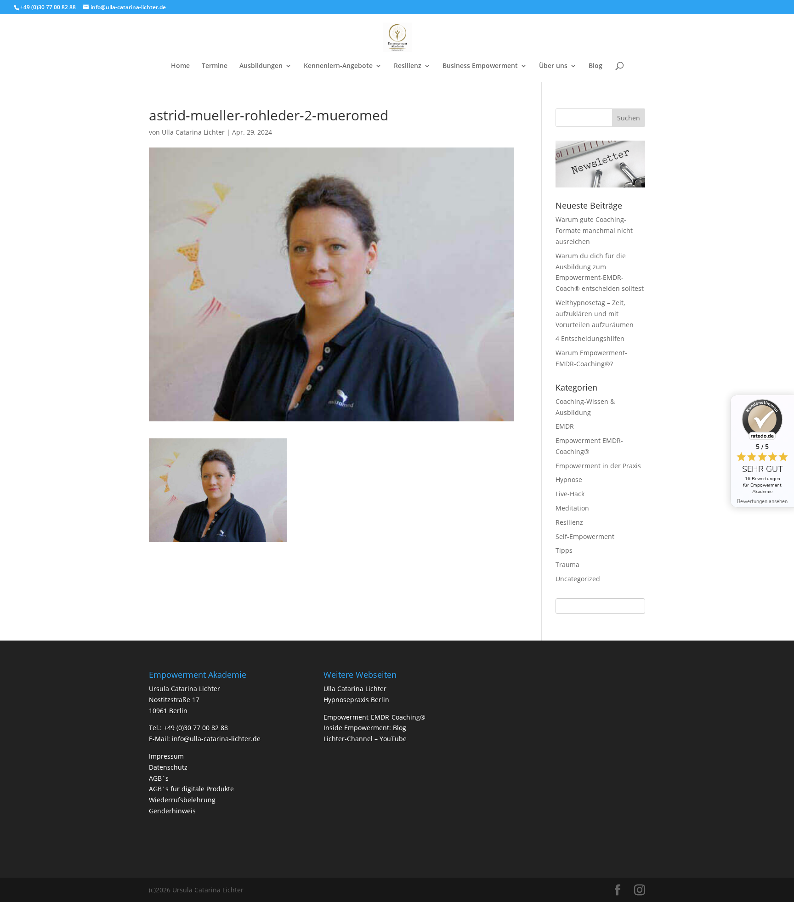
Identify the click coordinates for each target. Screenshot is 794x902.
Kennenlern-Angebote (338, 66)
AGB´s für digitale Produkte (191, 788)
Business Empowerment (480, 66)
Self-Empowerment (585, 536)
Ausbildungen (261, 66)
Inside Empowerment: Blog (364, 727)
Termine (214, 66)
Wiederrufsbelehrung (182, 799)
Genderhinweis (172, 810)
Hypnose (569, 479)
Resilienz (407, 66)
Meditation (572, 508)
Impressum (166, 756)
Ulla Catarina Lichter (193, 132)
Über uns (553, 66)
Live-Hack (570, 493)
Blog (595, 66)
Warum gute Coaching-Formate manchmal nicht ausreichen (594, 230)
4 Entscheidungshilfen (590, 338)
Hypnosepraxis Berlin (356, 699)
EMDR (565, 426)
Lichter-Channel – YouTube (365, 738)
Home (180, 66)
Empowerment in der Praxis (598, 465)
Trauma (567, 564)
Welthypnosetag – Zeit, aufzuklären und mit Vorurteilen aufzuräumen (595, 313)
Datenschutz (168, 767)
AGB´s (159, 778)
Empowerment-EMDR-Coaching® (374, 717)
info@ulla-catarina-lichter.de (216, 738)
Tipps (564, 550)
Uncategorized (578, 578)
